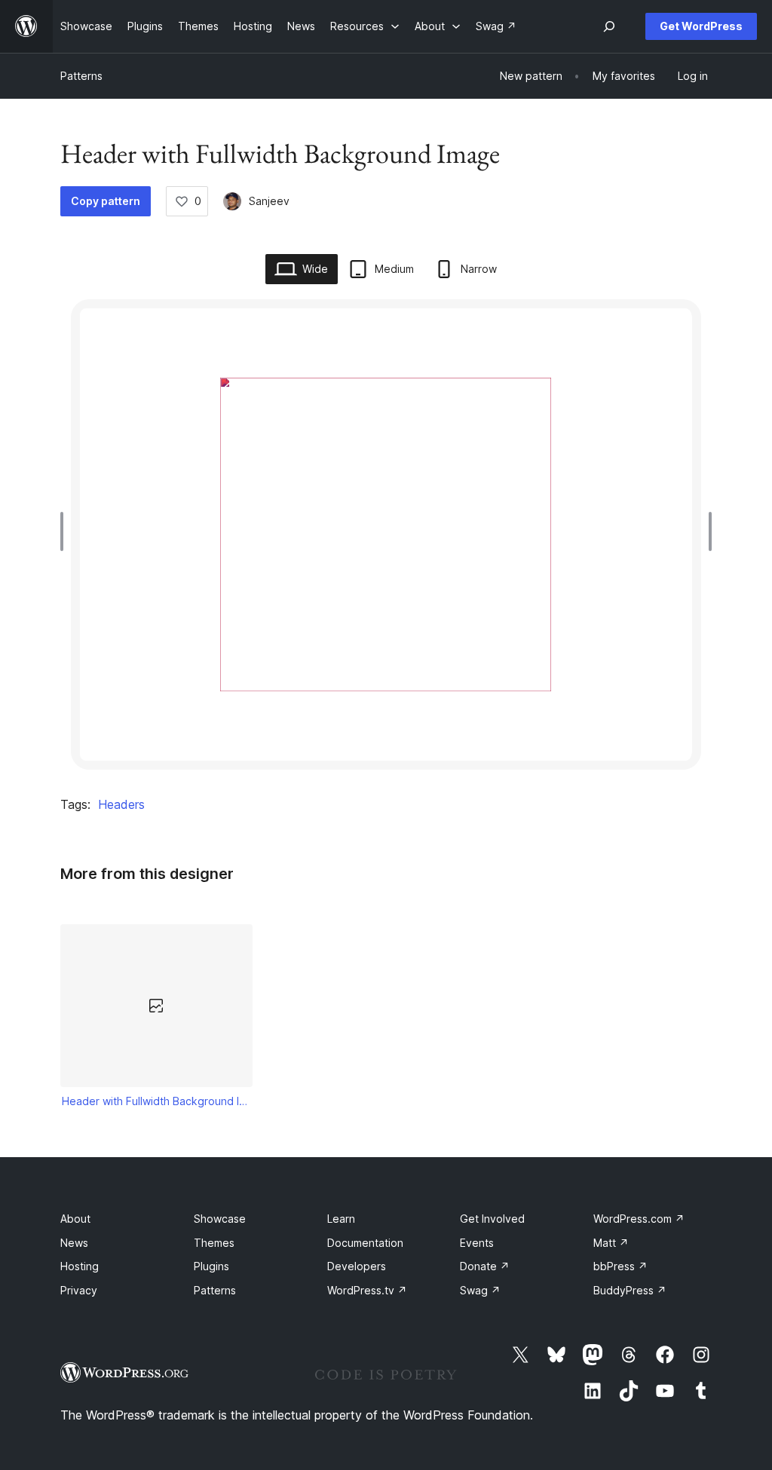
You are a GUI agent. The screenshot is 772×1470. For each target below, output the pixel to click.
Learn (341, 1218)
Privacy (78, 1290)
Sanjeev (269, 200)
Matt (611, 1242)
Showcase (220, 1218)
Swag (480, 1290)
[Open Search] (609, 26)
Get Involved (492, 1218)
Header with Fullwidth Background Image (157, 1101)
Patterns (81, 75)
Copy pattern (105, 200)
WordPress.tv (367, 1290)
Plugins (211, 1266)
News (74, 1242)
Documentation (365, 1242)
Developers (356, 1266)
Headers (121, 804)
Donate (485, 1266)
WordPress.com (639, 1218)
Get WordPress (701, 26)
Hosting (79, 1266)
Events (477, 1242)
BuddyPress (629, 1290)
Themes (214, 1242)
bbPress (620, 1266)
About (75, 1218)
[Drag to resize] (65, 531)
